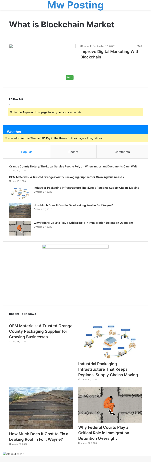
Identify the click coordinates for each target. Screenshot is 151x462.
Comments (122, 152)
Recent (73, 152)
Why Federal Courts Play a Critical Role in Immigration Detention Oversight (83, 222)
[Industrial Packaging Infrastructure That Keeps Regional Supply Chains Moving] (20, 193)
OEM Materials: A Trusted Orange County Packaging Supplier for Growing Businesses (66, 177)
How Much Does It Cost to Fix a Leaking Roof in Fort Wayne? (73, 205)
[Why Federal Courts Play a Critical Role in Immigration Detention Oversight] (20, 228)
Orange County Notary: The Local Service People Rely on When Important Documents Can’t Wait (73, 166)
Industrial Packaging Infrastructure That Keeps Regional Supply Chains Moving (86, 187)
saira (86, 46)
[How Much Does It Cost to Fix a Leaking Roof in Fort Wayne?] (20, 210)
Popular (26, 152)
